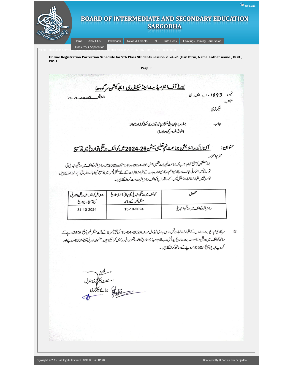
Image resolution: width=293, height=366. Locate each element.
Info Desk (170, 41)
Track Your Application (89, 47)
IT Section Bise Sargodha (233, 360)
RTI (156, 41)
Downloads (114, 41)
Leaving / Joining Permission (202, 41)
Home (78, 41)
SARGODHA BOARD (94, 360)
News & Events (137, 41)
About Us (94, 41)
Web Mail (249, 5)
